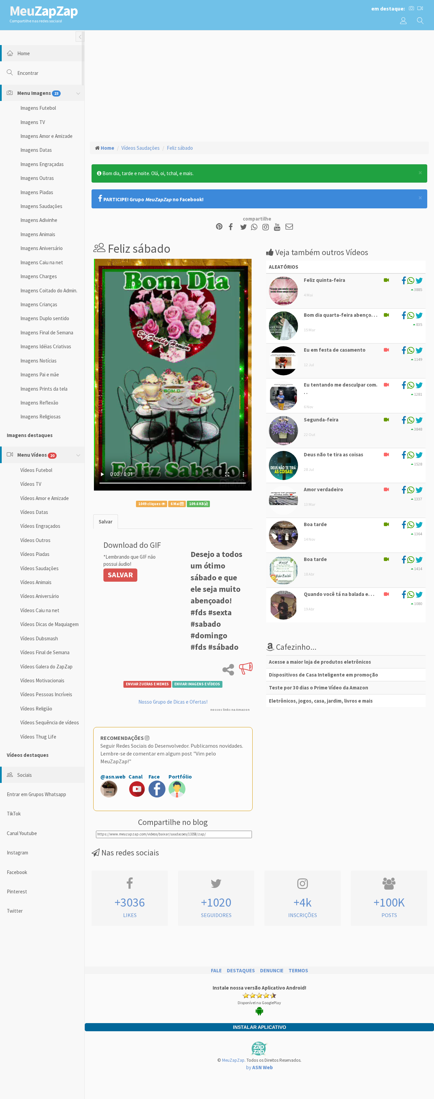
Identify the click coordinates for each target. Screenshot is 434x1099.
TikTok (14, 813)
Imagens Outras (37, 178)
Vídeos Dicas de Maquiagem (49, 624)
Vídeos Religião (36, 708)
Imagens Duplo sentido (44, 318)
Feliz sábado (180, 148)
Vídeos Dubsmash (39, 638)
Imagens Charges (38, 276)
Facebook (17, 872)
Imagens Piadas (36, 192)
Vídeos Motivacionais (42, 680)
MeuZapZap (233, 1060)
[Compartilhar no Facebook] (232, 227)
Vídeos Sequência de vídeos (49, 722)
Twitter (15, 911)
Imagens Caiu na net (41, 262)
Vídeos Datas (34, 512)
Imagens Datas (36, 150)
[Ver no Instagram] (266, 227)
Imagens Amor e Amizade (46, 136)
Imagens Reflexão (39, 402)
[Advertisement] (259, 85)
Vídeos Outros (35, 540)
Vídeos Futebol (36, 470)
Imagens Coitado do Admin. (48, 290)
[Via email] (289, 227)
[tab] (105, 521)
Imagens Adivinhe (38, 220)
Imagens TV (32, 122)
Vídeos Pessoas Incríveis (46, 694)
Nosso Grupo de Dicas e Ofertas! (173, 702)
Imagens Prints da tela (43, 389)
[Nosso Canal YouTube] (278, 227)
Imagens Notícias (38, 360)
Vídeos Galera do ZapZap (46, 666)
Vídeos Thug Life (38, 736)
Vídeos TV (30, 484)
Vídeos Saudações (39, 568)
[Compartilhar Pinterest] (219, 227)
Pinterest (17, 891)
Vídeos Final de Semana (45, 652)
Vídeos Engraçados (40, 526)
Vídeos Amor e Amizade (44, 498)
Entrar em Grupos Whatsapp (36, 794)
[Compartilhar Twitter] (245, 227)
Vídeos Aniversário (39, 596)
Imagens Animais (37, 234)
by (259, 1067)
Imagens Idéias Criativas (45, 346)
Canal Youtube (22, 833)
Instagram (17, 852)
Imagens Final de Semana (46, 332)
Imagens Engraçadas (42, 164)
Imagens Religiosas (40, 416)
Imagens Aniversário (41, 248)
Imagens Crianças (38, 304)
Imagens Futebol (38, 108)
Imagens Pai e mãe (39, 374)
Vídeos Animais (36, 582)
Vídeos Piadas (35, 554)
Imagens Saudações (41, 206)
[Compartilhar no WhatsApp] (255, 227)
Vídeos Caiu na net (39, 610)
